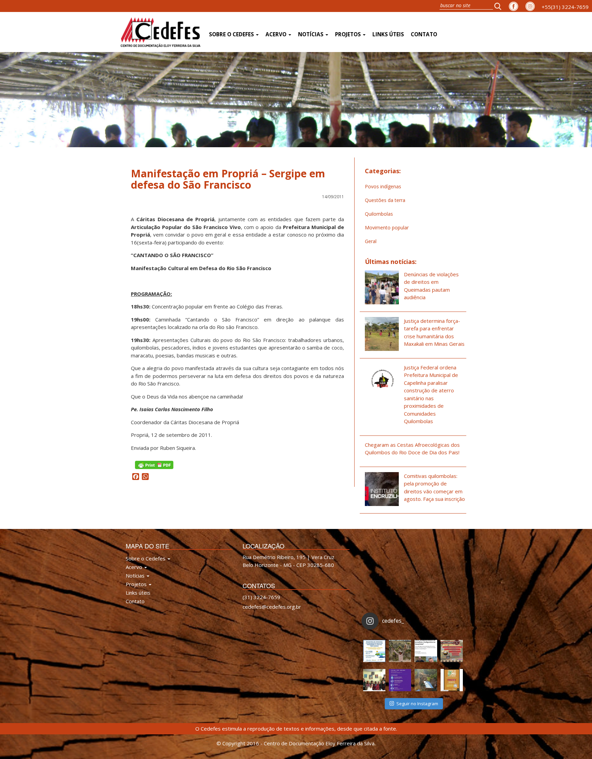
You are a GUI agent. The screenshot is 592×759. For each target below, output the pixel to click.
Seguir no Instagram (417, 703)
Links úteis (388, 34)
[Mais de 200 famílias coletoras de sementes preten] (400, 651)
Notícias (311, 34)
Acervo (277, 34)
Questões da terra (385, 200)
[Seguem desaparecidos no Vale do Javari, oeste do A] (426, 651)
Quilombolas (379, 214)
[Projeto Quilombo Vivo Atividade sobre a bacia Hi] (426, 680)
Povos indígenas (383, 186)
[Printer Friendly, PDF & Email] (154, 464)
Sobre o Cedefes (232, 34)
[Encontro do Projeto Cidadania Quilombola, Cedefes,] (374, 680)
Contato (424, 34)
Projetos (348, 34)
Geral (371, 241)
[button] (499, 6)
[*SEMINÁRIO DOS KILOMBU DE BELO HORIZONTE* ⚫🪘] (452, 680)
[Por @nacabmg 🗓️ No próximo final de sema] (374, 651)
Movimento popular (387, 227)
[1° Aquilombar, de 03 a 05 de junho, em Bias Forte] (452, 651)
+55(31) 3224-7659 (565, 6)
